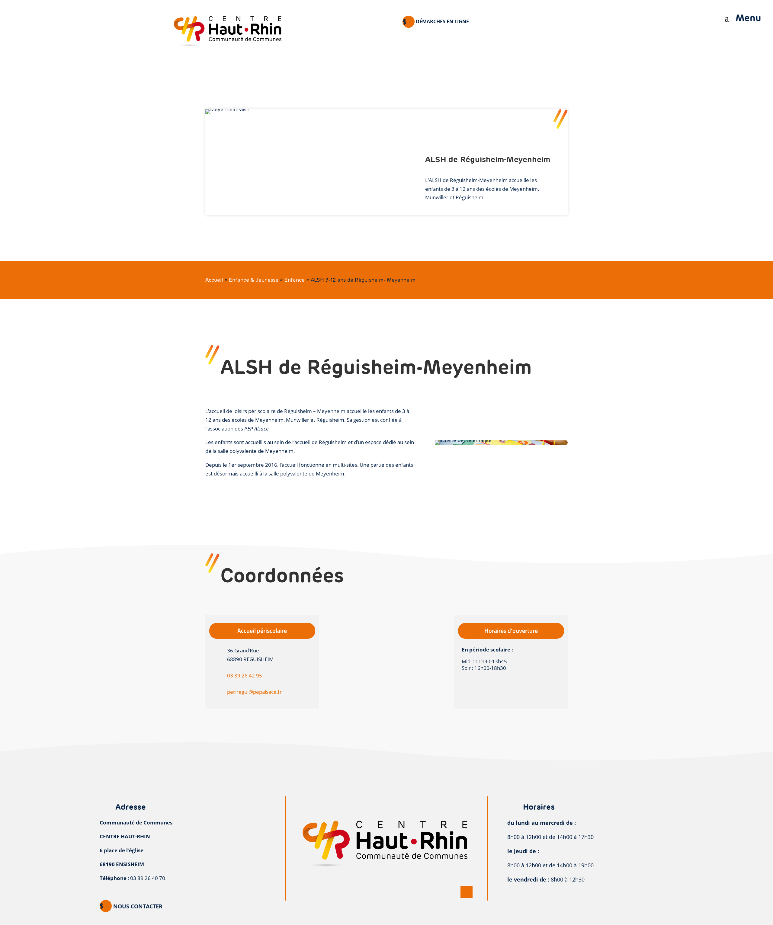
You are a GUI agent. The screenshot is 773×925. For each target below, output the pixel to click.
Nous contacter (137, 906)
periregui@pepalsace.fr (254, 691)
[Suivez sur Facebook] (466, 892)
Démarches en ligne (442, 21)
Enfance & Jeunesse (253, 280)
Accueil (214, 280)
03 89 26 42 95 (244, 675)
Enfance (294, 280)
